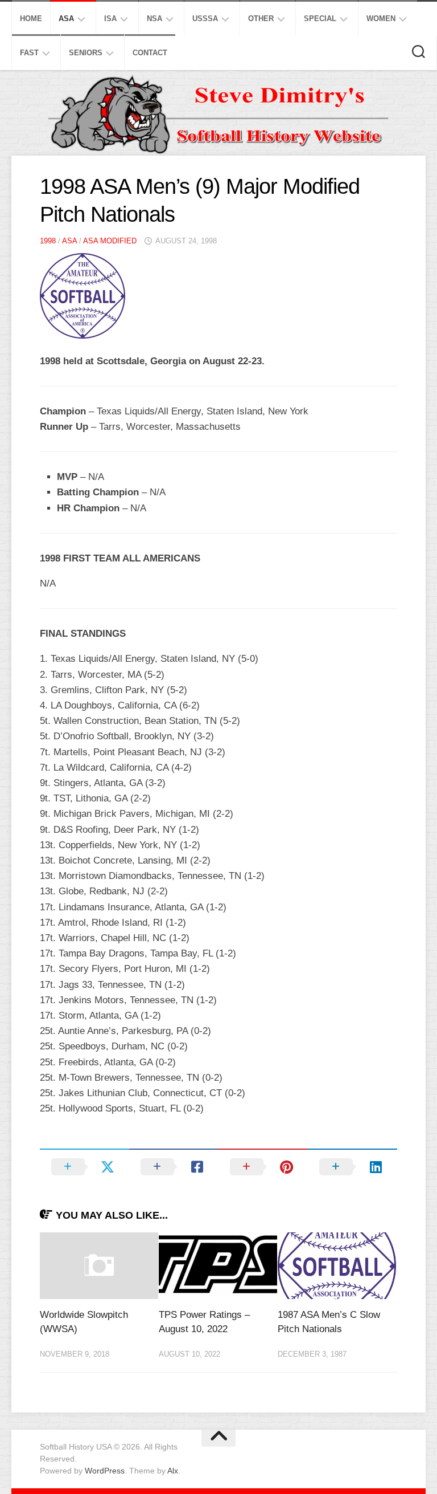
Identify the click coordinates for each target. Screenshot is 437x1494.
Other (261, 18)
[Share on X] (84, 1167)
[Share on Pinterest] (263, 1167)
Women (380, 18)
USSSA (205, 18)
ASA (66, 18)
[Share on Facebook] (173, 1167)
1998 (48, 241)
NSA (154, 18)
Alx (172, 1470)
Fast (29, 52)
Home (31, 18)
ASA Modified (110, 241)
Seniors (85, 52)
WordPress (105, 1470)
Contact (150, 52)
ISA (110, 18)
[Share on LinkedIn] (352, 1167)
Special (320, 18)
